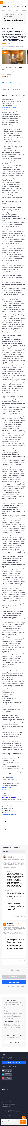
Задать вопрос (14, 982)
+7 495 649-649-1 (7, 1055)
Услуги (4, 6)
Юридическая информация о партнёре (12, 799)
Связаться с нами (14, 1062)
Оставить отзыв (14, 977)
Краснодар (23, 10)
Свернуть (4, 789)
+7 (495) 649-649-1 (14, 1036)
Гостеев (9, 795)
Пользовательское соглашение (8, 1104)
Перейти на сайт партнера (9, 797)
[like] (21, 916)
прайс (11, 777)
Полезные (5, 851)
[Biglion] (3, 2)
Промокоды (19, 6)
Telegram (16, 779)
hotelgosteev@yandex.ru (9, 107)
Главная (3, 10)
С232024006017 (6, 787)
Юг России (16, 10)
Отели (8, 6)
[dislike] (24, 916)
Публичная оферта (6, 1106)
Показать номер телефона (9, 814)
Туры (13, 6)
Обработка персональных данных (9, 1102)
